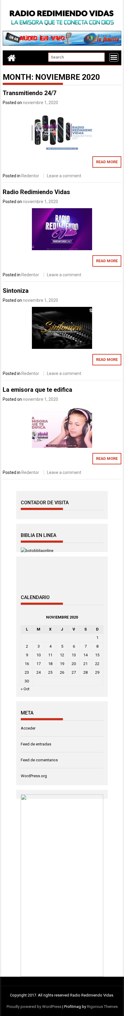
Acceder (28, 728)
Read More (107, 162)
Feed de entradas (36, 744)
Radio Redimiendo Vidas (36, 192)
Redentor (30, 175)
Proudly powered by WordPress (34, 1006)
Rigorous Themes (102, 1006)
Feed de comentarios (39, 760)
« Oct (25, 689)
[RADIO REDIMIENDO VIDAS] (11, 57)
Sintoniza (16, 290)
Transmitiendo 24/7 (29, 93)
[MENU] (113, 57)
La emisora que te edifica (37, 389)
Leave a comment (64, 175)
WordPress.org (34, 776)
